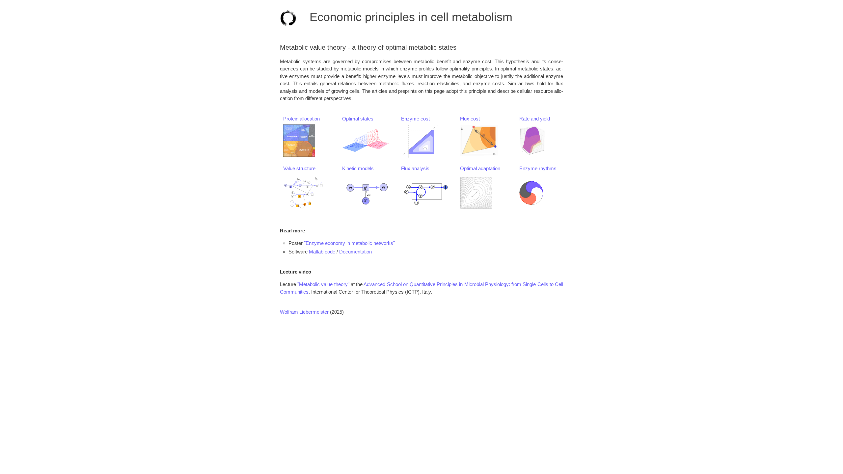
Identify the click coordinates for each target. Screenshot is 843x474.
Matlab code (322, 251)
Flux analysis (415, 168)
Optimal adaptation (480, 168)
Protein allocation (301, 118)
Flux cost (470, 118)
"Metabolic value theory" (323, 284)
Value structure (299, 168)
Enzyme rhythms (538, 168)
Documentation (355, 251)
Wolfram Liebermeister (304, 312)
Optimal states (357, 118)
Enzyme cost (415, 118)
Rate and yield (534, 118)
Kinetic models (358, 168)
